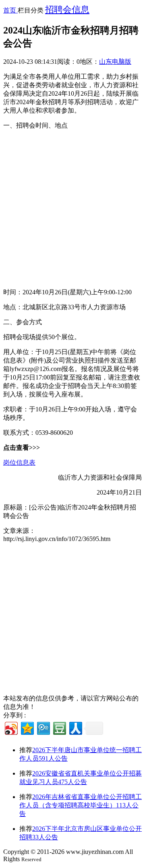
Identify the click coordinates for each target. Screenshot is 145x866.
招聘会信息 (67, 9)
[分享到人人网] (75, 727)
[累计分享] (93, 728)
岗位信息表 (19, 462)
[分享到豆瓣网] (59, 727)
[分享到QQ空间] (26, 727)
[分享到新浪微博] (10, 727)
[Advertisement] (72, 209)
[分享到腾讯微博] (42, 727)
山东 (105, 61)
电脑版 (121, 61)
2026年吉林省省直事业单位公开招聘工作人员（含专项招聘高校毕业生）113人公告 (80, 805)
